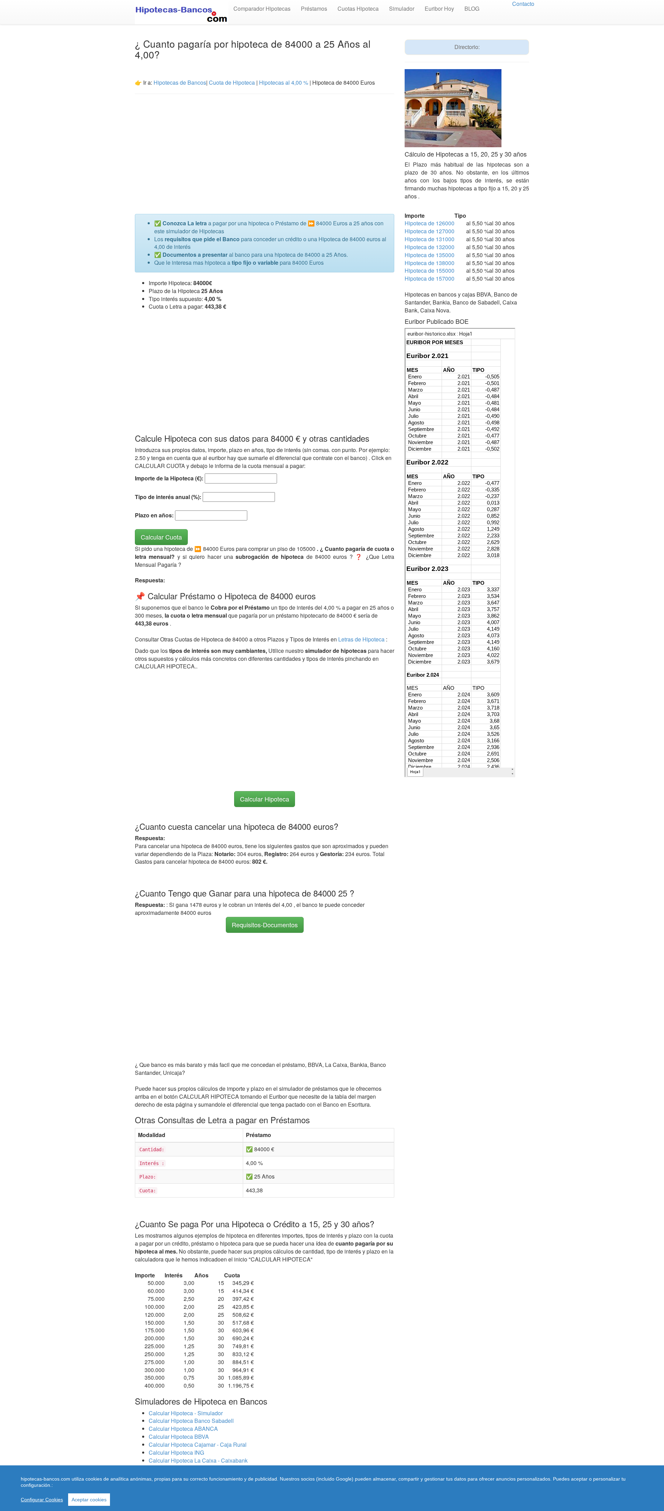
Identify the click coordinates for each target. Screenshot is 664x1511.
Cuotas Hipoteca (358, 8)
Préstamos (314, 8)
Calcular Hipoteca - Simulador (186, 1413)
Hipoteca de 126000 (429, 223)
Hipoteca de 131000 (429, 239)
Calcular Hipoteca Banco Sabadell (191, 1421)
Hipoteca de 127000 (429, 231)
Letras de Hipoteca (362, 639)
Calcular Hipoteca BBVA (179, 1436)
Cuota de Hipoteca (232, 82)
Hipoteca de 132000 (429, 247)
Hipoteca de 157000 (429, 278)
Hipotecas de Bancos (180, 82)
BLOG (471, 8)
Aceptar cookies (89, 1499)
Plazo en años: (154, 515)
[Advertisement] (264, 149)
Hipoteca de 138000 (429, 263)
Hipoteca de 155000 (429, 270)
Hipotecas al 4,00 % (283, 82)
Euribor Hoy (439, 8)
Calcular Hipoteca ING (176, 1452)
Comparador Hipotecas (261, 8)
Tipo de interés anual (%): (168, 497)
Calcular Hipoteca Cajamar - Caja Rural (198, 1444)
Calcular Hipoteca (264, 798)
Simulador (401, 8)
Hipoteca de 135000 (429, 255)
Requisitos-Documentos (265, 924)
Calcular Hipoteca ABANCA (183, 1429)
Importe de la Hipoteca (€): (169, 478)
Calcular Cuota (161, 536)
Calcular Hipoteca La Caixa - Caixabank (198, 1460)
